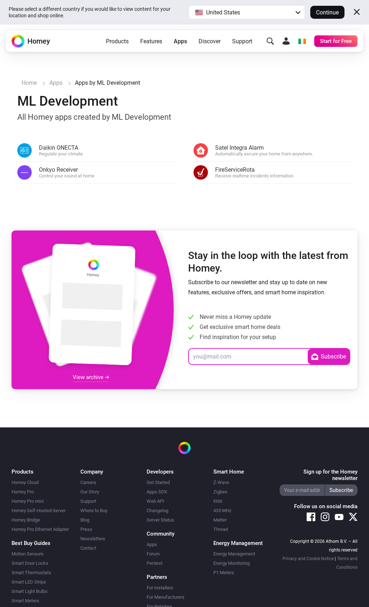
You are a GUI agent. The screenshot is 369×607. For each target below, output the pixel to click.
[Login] (286, 41)
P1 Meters (223, 572)
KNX (217, 501)
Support (242, 41)
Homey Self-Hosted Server (39, 510)
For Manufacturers (165, 597)
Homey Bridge (26, 520)
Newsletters (92, 538)
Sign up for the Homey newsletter (330, 475)
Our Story (89, 491)
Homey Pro (23, 491)
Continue (327, 12)
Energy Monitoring (231, 563)
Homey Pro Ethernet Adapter (40, 529)
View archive (89, 377)
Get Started (158, 482)
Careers (88, 482)
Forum (153, 554)
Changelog (157, 510)
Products (117, 41)
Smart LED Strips (29, 582)
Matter (220, 520)
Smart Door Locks (30, 563)
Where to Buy (93, 510)
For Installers (160, 587)
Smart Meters (25, 600)
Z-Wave (221, 482)
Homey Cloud (25, 482)
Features (151, 41)
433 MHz (222, 510)
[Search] (270, 41)
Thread (220, 529)
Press (86, 529)
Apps (180, 41)
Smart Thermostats (31, 572)
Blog (84, 520)
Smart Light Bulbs (30, 591)
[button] (246, 12)
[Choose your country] (301, 41)
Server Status (160, 520)
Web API (155, 501)
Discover (210, 41)
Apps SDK (157, 491)
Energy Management (234, 554)
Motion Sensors (28, 554)
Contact (88, 548)
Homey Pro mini (28, 501)
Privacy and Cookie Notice (308, 558)
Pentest (155, 563)
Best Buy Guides (31, 543)
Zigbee (220, 491)
